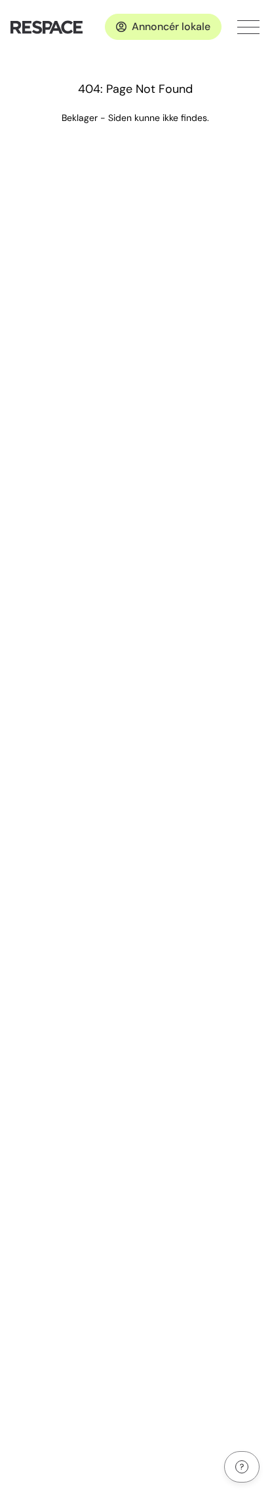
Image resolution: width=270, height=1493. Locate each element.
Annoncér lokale (171, 26)
